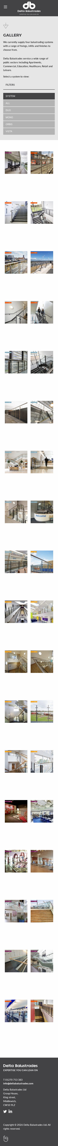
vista (9, 131)
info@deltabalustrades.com (18, 1083)
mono (9, 117)
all (8, 103)
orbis (9, 124)
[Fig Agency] (5, 1140)
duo (8, 110)
